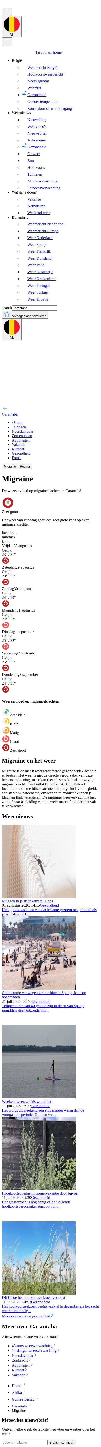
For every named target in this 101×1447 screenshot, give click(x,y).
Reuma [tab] (25, 466)
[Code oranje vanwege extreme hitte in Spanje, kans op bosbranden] (39, 988)
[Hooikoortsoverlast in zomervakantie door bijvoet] (39, 1189)
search (7, 308)
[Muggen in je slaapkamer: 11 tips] (39, 896)
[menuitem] (55, 85)
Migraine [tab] (10, 466)
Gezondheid (49, 905)
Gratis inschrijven (61, 1442)
